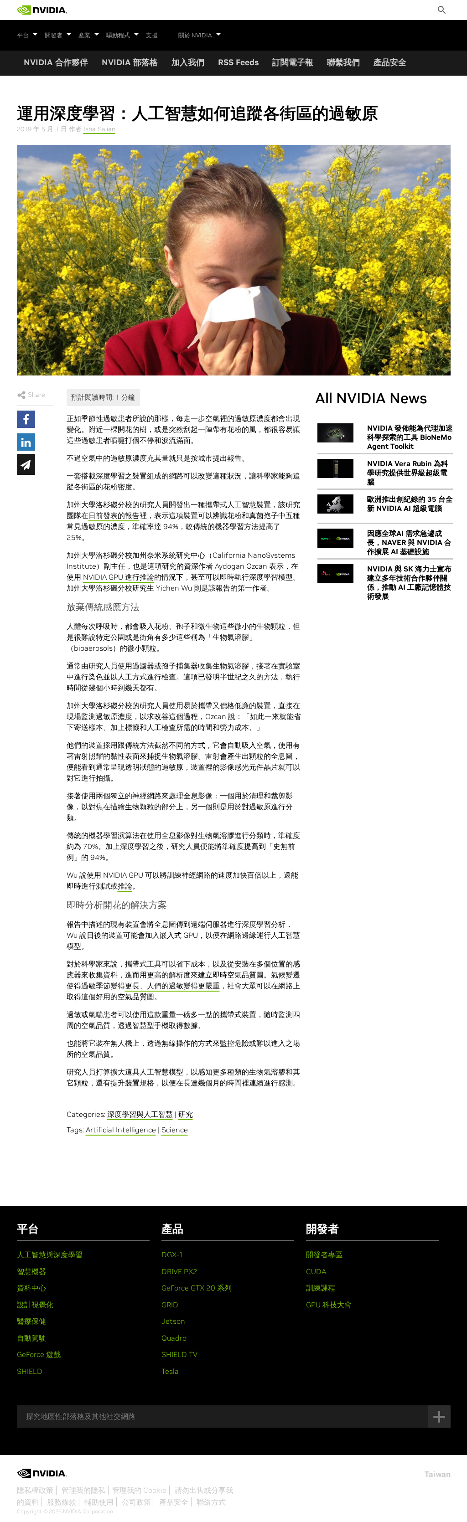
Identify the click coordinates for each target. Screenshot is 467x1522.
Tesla (170, 1371)
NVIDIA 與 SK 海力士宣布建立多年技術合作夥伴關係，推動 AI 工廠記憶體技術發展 (409, 582)
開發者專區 (324, 1254)
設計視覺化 (35, 1304)
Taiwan (438, 1474)
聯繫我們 (343, 62)
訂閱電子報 (292, 62)
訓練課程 (320, 1287)
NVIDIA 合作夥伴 (56, 62)
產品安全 (390, 62)
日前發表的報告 (114, 515)
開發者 (53, 35)
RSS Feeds (238, 62)
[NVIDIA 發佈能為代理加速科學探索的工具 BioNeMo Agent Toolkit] (335, 432)
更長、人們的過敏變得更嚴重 (172, 985)
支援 (152, 35)
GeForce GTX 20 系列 (196, 1287)
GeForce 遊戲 (39, 1354)
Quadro (174, 1337)
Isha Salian (99, 129)
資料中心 (31, 1287)
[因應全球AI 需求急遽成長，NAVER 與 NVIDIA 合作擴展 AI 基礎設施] (335, 538)
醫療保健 (31, 1321)
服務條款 (61, 1502)
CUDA (316, 1271)
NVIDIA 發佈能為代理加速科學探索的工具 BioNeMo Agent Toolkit (410, 437)
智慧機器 (31, 1271)
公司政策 (136, 1502)
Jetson (173, 1321)
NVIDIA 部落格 (130, 62)
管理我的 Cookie (139, 1490)
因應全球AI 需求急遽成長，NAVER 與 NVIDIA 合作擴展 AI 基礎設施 (409, 542)
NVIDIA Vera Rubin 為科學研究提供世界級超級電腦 (407, 472)
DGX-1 (172, 1254)
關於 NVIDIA (195, 35)
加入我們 (187, 62)
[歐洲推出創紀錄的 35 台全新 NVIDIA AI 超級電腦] (335, 504)
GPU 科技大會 (329, 1304)
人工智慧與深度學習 (50, 1254)
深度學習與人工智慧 (140, 1114)
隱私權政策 (35, 1490)
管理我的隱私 (83, 1490)
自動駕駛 (31, 1337)
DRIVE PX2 (179, 1271)
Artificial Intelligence (121, 1129)
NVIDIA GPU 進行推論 (118, 576)
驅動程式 (118, 35)
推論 (125, 885)
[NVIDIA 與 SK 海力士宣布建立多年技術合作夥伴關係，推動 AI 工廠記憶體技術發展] (335, 573)
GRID (169, 1304)
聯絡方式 (211, 1502)
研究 (185, 1114)
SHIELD (29, 1371)
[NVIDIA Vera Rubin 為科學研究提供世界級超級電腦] (335, 468)
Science (174, 1129)
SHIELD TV (179, 1354)
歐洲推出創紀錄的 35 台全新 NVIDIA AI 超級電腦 (410, 503)
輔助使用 (99, 1502)
